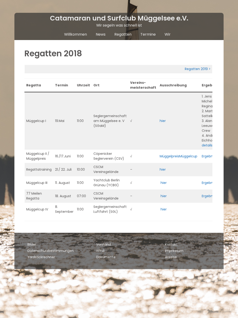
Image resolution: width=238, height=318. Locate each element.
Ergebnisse (210, 156)
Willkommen (75, 34)
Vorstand (103, 244)
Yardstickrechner (41, 257)
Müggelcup (188, 156)
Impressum (174, 250)
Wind (100, 250)
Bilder (31, 244)
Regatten (123, 34)
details (207, 145)
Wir (168, 34)
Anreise (171, 257)
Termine (148, 34)
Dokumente (106, 257)
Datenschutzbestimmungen (50, 250)
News (101, 34)
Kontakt (171, 244)
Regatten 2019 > (198, 69)
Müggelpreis (169, 156)
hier (163, 120)
